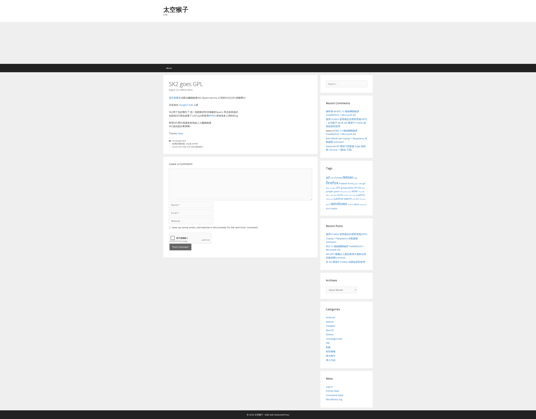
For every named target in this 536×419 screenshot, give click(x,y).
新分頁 (328, 209)
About (169, 68)
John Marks (332, 138)
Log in (329, 386)
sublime (338, 198)
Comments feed (334, 395)
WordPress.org (334, 399)
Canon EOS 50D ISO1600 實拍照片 (187, 146)
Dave (180, 133)
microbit (361, 192)
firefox (332, 183)
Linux (349, 192)
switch (348, 198)
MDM (354, 191)
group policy (347, 187)
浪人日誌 (330, 360)
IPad (363, 188)
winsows (350, 205)
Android (330, 317)
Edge (355, 178)
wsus (356, 204)
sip (332, 199)
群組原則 (334, 209)
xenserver (363, 205)
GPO (338, 187)
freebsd (343, 183)
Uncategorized (179, 140)
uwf (353, 199)
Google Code (186, 104)
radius (328, 199)
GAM (360, 184)
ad (328, 177)
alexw (329, 146)
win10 (328, 205)
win (364, 199)
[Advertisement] (268, 42)
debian (347, 177)
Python (330, 334)
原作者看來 (175, 97)
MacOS (330, 330)
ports (340, 194)
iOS (359, 187)
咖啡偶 (329, 111)
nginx (328, 195)
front (350, 183)
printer (346, 195)
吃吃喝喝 (330, 351)
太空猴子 (175, 9)
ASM (331, 178)
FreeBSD (330, 325)
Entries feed (332, 390)
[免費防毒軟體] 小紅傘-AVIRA (185, 143)
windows (339, 203)
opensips (333, 195)
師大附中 (330, 355)
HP (355, 187)
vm (357, 198)
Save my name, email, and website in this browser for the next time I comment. (215, 227)
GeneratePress (281, 414)
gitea (327, 188)
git (364, 183)
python (361, 194)
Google (332, 188)
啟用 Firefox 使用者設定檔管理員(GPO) (346, 234)
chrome (338, 177)
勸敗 (328, 347)
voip (360, 199)
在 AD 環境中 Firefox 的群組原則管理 (345, 261)
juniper (329, 191)
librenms (343, 192)
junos (336, 191)
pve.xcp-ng (353, 195)
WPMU (212, 115)
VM (328, 343)
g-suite (356, 184)
